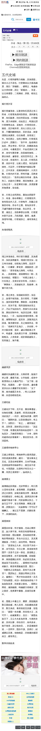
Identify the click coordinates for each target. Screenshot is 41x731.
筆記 (33, 727)
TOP (28, 727)
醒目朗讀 (21, 54)
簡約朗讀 (21, 60)
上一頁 (18, 727)
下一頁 (38, 727)
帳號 (37, 19)
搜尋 (21, 251)
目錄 (23, 727)
